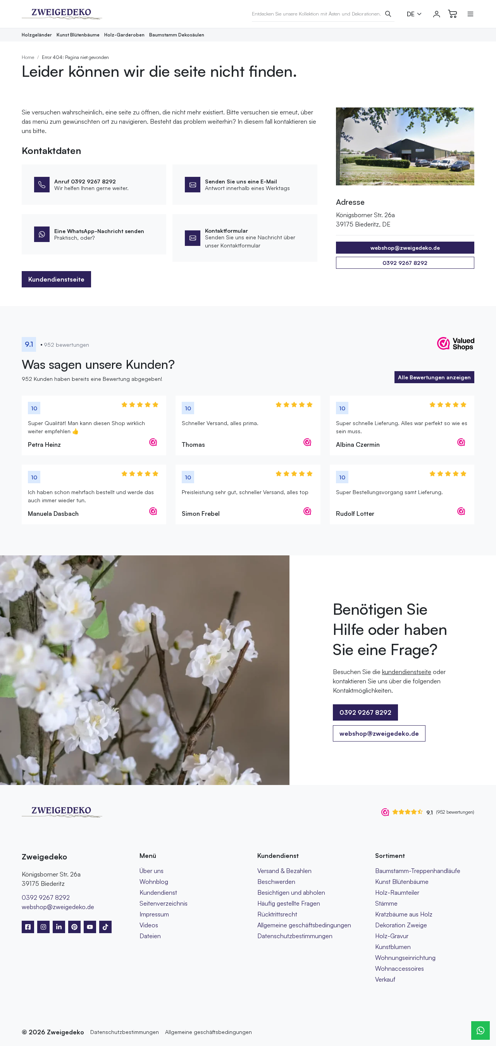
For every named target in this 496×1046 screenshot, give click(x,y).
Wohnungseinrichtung (405, 957)
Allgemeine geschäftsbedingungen (304, 925)
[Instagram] (43, 927)
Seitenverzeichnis (164, 903)
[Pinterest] (74, 927)
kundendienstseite (406, 672)
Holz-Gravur (391, 936)
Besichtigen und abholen (291, 892)
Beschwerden (276, 881)
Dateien (150, 936)
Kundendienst (158, 892)
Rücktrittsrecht (277, 914)
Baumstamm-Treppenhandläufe (417, 871)
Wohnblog (154, 881)
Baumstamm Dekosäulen (176, 35)
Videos (149, 925)
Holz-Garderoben (124, 35)
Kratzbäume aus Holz (403, 914)
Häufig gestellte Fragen (288, 903)
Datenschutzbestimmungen (294, 936)
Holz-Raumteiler (397, 892)
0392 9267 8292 (404, 262)
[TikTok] (105, 927)
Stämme (386, 903)
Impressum (154, 914)
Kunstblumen (393, 947)
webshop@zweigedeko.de (379, 733)
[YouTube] (90, 927)
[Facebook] (28, 927)
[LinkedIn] (59, 927)
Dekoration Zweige (401, 925)
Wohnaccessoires (399, 968)
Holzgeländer (37, 35)
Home (28, 57)
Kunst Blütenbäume (78, 35)
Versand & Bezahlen (284, 871)
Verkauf (385, 979)
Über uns (152, 871)
